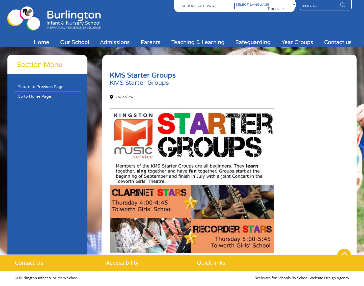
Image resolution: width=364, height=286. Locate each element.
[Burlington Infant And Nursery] (57, 32)
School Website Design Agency (323, 277)
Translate (275, 9)
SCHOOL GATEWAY (198, 6)
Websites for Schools (273, 277)
